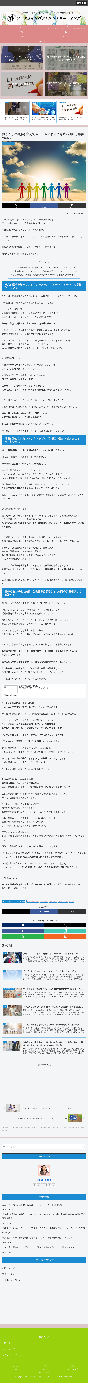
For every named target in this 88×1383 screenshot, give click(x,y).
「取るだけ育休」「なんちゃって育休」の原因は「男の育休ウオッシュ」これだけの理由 (43, 1227)
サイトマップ (8, 1273)
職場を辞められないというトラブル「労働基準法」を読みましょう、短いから (45, 271)
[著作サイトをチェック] (23, 925)
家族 (23, 901)
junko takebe (44, 1179)
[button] (72, 205)
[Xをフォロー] (65, 925)
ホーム (15, 1366)
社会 (15, 1369)
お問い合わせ (8, 1267)
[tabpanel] (17, 112)
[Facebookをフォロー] (23, 931)
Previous (2, 112)
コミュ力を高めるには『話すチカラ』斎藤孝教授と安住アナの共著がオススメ (38, 1247)
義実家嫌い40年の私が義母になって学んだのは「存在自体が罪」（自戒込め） (38, 1237)
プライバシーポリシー (12, 1279)
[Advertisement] (44, 1082)
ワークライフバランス (11, 901)
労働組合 (54, 901)
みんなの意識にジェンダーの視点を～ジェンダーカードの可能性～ (33, 1204)
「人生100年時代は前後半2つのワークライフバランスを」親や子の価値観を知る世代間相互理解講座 (43, 1216)
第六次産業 (63, 901)
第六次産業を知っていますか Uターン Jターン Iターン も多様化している (45, 267)
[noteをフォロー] (65, 931)
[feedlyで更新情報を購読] (23, 936)
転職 (72, 901)
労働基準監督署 (33, 901)
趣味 (44, 1369)
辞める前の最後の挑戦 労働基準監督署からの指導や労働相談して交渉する (45, 274)
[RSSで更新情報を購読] (65, 936)
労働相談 (45, 901)
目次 (41, 262)
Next (86, 112)
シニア (44, 1366)
